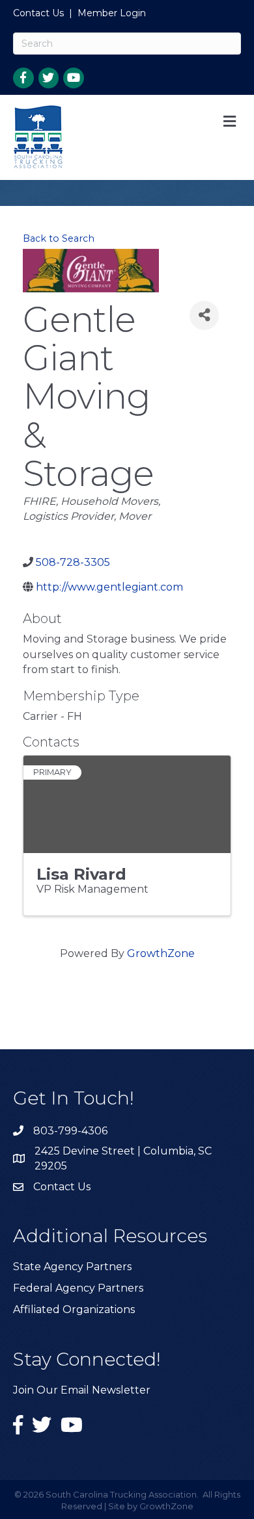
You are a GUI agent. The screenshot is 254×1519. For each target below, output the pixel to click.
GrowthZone (161, 953)
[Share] (204, 315)
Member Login (112, 13)
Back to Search (58, 238)
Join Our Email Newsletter (81, 1390)
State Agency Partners (72, 1266)
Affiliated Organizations (74, 1309)
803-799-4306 (70, 1131)
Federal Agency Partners (78, 1288)
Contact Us (38, 13)
